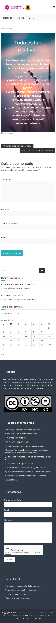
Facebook (20, 618)
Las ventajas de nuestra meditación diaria (20, 299)
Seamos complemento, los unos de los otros (25, 476)
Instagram (37, 618)
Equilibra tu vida (12, 480)
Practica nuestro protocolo (14, 295)
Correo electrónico (10, 223)
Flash (19, 615)
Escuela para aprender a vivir (28, 613)
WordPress (49, 615)
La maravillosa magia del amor (19, 463)
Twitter (29, 618)
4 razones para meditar (13, 292)
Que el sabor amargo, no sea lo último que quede (27, 472)
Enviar (9, 559)
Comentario (7, 179)
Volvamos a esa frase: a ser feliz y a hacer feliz (25, 467)
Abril (11, 133)
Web (3, 237)
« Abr (3, 354)
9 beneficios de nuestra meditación (17, 288)
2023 (6, 133)
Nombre (5, 209)
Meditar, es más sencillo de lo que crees (19, 284)
